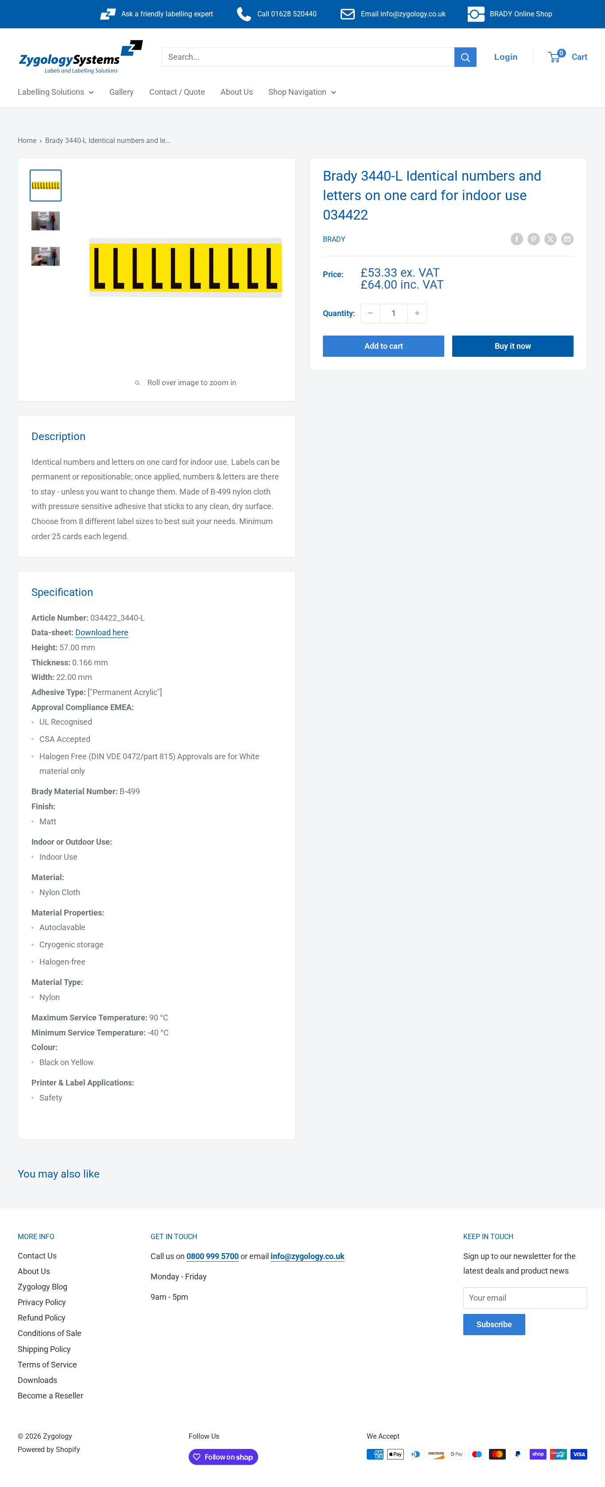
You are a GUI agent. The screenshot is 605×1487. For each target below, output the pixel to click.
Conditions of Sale (49, 1333)
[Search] (465, 57)
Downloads (37, 1380)
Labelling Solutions (51, 92)
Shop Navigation (297, 92)
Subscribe (494, 1324)
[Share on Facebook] (517, 238)
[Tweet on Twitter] (550, 238)
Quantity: (339, 313)
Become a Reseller (50, 1395)
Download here (101, 632)
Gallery (121, 92)
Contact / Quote (177, 92)
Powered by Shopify (49, 1449)
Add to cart (384, 345)
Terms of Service (47, 1364)
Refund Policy (42, 1317)
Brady (334, 239)
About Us (237, 92)
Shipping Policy (44, 1349)
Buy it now (513, 345)
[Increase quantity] (417, 313)
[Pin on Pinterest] (533, 238)
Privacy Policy (42, 1302)
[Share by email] (567, 238)
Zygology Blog (42, 1286)
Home (27, 140)
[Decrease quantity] (370, 313)
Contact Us (37, 1255)
